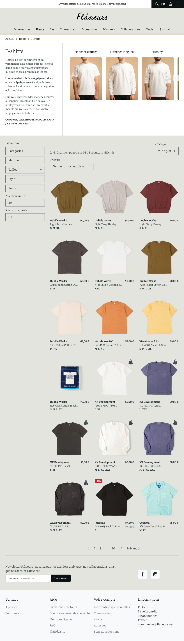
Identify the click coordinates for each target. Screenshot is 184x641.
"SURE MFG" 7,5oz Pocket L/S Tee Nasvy (151, 466)
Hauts (41, 29)
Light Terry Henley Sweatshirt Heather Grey (106, 224)
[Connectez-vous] (171, 4)
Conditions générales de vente (70, 613)
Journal (165, 29)
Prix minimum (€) (15, 196)
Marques (109, 29)
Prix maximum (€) (16, 210)
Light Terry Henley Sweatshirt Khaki (61, 224)
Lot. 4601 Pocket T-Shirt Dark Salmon (108, 345)
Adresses (100, 625)
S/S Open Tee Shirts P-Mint (152, 526)
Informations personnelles (112, 607)
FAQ (52, 625)
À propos (11, 607)
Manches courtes (85, 52)
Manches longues (122, 52)
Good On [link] (144, 522)
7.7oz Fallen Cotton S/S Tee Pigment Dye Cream (64, 345)
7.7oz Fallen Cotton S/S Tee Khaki (152, 285)
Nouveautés (22, 29)
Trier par (55, 159)
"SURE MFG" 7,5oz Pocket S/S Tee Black (62, 466)
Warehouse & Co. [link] (105, 341)
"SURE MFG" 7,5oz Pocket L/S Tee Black (62, 526)
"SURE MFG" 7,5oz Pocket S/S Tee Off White (109, 406)
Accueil (9, 38)
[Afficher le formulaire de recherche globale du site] (156, 4)
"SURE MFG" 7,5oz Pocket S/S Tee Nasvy (151, 406)
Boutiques (12, 613)
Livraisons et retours (63, 607)
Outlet (150, 29)
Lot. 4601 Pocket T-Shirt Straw (153, 345)
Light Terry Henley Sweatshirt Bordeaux (151, 224)
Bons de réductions (106, 631)
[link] (69, 197)
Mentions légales (61, 619)
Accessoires (89, 29)
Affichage (160, 144)
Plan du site (57, 631)
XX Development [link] (105, 401)
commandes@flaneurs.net (155, 624)
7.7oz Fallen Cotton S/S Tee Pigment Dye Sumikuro (63, 285)
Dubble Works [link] (58, 220)
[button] (178, 4)
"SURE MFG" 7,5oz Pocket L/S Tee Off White (105, 466)
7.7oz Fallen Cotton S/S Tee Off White (108, 285)
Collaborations (130, 29)
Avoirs (98, 619)
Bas (52, 29)
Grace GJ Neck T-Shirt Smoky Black (107, 526)
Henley (158, 52)
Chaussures (68, 29)
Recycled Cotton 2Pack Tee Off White (63, 406)
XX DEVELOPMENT (18, 123)
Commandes (102, 613)
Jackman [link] (100, 522)
